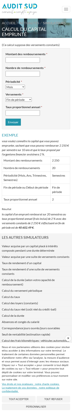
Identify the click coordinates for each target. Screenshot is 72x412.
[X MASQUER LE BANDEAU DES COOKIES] (68, 338)
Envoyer (13, 122)
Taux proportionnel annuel (23, 107)
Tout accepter (18, 399)
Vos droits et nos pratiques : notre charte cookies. (31, 384)
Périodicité (13, 81)
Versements (13, 94)
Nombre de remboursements (25, 68)
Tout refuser (53, 399)
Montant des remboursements (25, 54)
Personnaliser (36, 406)
